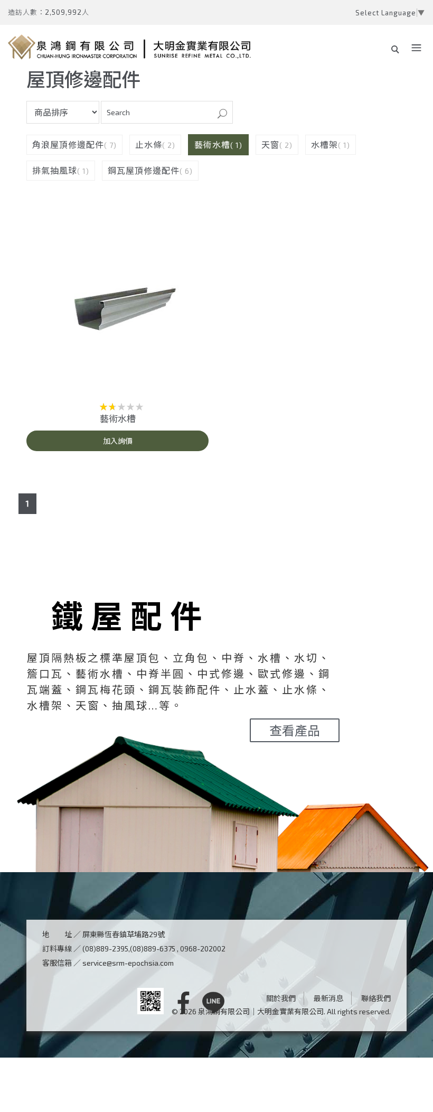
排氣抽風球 (54, 170)
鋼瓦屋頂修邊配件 (144, 170)
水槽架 (324, 144)
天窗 (270, 144)
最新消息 (328, 998)
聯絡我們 (376, 998)
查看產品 (294, 730)
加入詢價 (118, 440)
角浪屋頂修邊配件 (68, 144)
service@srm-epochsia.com (128, 962)
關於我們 (281, 998)
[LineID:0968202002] (213, 1003)
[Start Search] (222, 114)
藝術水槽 (212, 144)
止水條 (148, 144)
